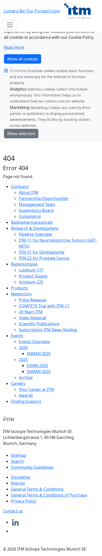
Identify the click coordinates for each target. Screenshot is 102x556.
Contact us (13, 511)
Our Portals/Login (43, 11)
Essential (18, 70)
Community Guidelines (32, 467)
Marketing (19, 107)
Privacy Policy (23, 501)
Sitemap (18, 455)
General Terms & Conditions (37, 489)
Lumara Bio (14, 11)
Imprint (18, 483)
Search (17, 461)
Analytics (18, 89)
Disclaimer (21, 477)
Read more (14, 47)
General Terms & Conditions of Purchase (49, 495)
